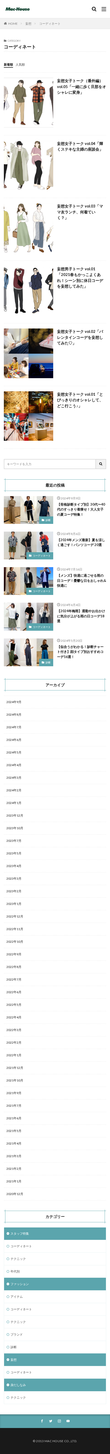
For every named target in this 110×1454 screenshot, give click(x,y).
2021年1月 (13, 1181)
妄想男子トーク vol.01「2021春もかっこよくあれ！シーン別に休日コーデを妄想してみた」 (80, 277)
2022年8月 (13, 967)
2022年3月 (13, 1030)
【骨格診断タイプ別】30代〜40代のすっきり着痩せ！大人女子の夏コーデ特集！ (81, 509)
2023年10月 (14, 828)
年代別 (15, 1271)
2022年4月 (13, 1017)
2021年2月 (13, 1169)
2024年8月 (13, 714)
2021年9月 (13, 1093)
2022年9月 (13, 954)
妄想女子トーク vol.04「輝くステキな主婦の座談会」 (80, 146)
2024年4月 (13, 765)
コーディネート (50, 23)
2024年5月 (13, 752)
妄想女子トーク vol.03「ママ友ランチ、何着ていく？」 (80, 212)
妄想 (28, 23)
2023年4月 (13, 866)
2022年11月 (14, 929)
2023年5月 (13, 853)
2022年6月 (13, 992)
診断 (48, 520)
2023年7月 (13, 841)
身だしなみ (18, 1385)
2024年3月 (13, 778)
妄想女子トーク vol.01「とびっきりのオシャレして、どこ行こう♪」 (80, 400)
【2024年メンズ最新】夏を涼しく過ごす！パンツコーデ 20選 (81, 542)
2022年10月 (14, 942)
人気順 (20, 64)
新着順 (8, 64)
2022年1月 (13, 1055)
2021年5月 (13, 1131)
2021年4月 (13, 1143)
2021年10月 (14, 1080)
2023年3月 (13, 878)
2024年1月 (13, 803)
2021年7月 (13, 1105)
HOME (13, 23)
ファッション (19, 1284)
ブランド (16, 1334)
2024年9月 (13, 702)
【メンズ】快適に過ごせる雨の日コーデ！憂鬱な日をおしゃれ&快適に (81, 580)
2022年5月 (13, 1005)
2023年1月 (13, 904)
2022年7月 (13, 979)
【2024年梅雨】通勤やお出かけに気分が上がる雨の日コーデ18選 (81, 616)
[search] (101, 464)
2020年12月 (14, 1194)
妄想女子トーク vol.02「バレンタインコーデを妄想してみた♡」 (80, 337)
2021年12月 (14, 1068)
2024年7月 (13, 727)
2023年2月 (13, 891)
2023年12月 (14, 815)
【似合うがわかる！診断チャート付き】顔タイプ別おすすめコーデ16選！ (80, 652)
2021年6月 (13, 1118)
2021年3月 (13, 1156)
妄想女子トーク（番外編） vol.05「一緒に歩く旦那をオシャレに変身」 (81, 86)
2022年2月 (13, 1042)
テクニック (18, 1259)
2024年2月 (13, 790)
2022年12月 (14, 916)
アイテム (16, 1297)
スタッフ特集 (19, 1233)
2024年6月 (13, 740)
